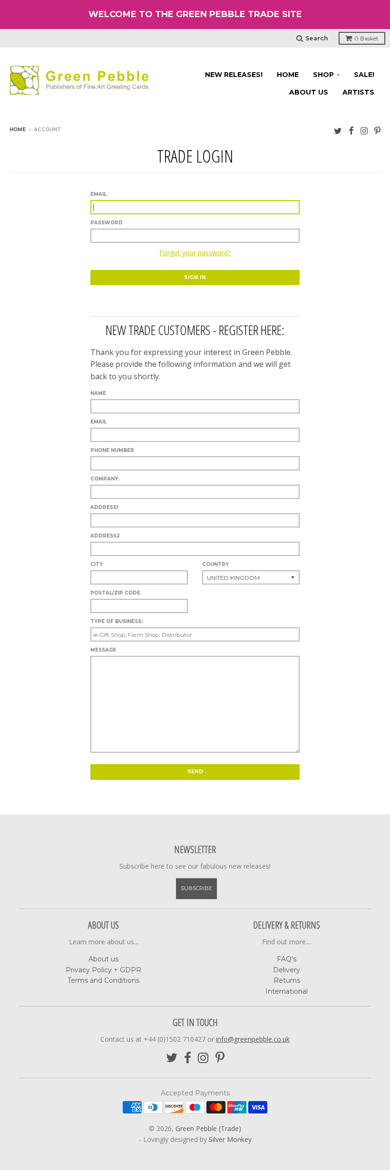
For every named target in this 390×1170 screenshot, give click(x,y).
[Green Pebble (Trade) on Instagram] (364, 130)
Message (103, 650)
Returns (286, 980)
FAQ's (286, 959)
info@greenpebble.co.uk (253, 1039)
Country (215, 564)
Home (288, 74)
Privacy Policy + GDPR (103, 970)
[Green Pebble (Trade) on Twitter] (338, 130)
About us (308, 92)
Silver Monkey (230, 1139)
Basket (366, 38)
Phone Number (112, 450)
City (96, 564)
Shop (323, 74)
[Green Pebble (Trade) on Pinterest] (377, 130)
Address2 (105, 536)
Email (98, 194)
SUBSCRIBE (196, 888)
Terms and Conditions (103, 980)
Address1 (104, 507)
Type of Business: (116, 621)
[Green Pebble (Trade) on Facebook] (351, 130)
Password (106, 223)
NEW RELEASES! (234, 74)
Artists (358, 92)
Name (98, 393)
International (286, 991)
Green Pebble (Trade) (208, 1128)
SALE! (364, 74)
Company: (104, 479)
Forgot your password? (195, 252)
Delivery (286, 970)
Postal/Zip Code (115, 593)
